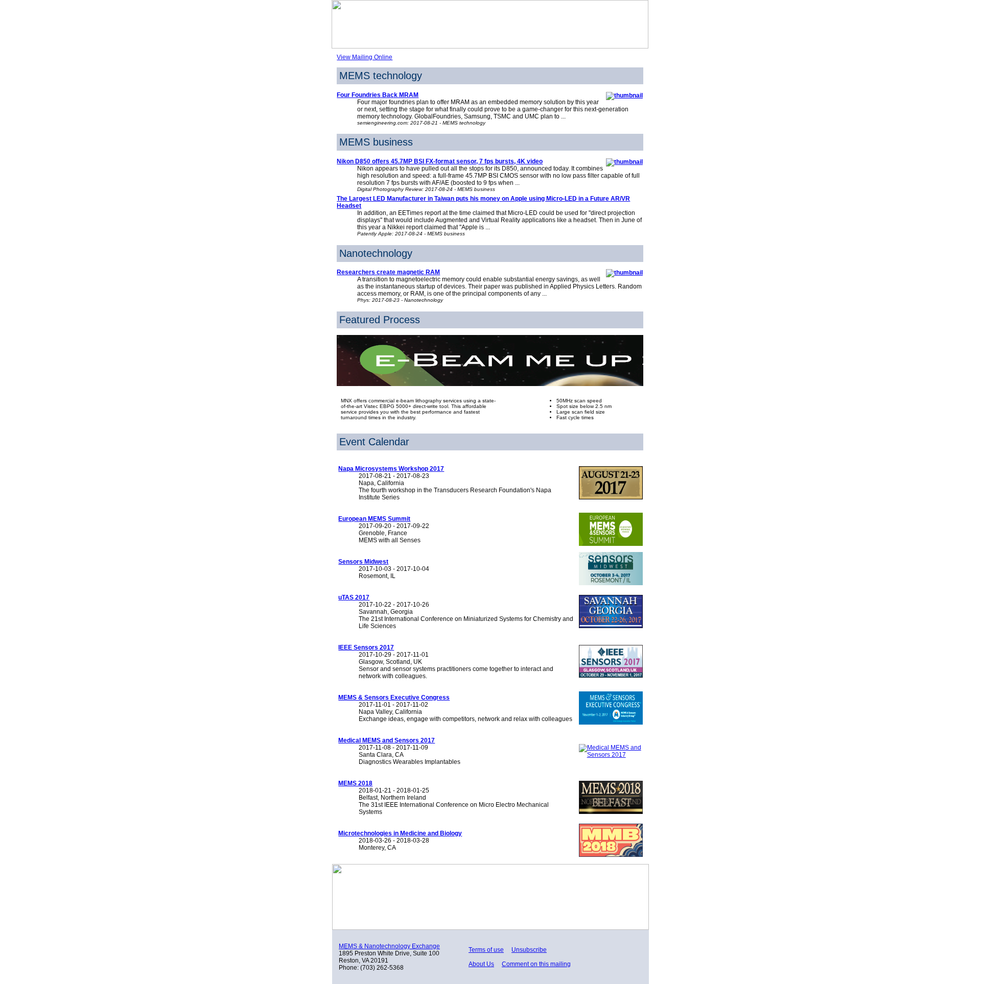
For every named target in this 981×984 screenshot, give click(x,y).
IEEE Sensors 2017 (366, 647)
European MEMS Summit (374, 518)
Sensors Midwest (363, 561)
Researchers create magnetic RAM (388, 272)
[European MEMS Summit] (608, 543)
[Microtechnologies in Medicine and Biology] (608, 854)
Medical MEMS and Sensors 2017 (386, 740)
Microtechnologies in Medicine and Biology (400, 833)
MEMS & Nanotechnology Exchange (389, 946)
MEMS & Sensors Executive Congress (394, 697)
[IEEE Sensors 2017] (608, 676)
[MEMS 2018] (608, 811)
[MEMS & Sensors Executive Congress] (608, 722)
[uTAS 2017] (608, 626)
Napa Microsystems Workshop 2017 (391, 468)
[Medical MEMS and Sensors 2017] (608, 754)
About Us (481, 964)
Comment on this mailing (536, 964)
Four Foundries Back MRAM (377, 95)
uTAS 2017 (353, 597)
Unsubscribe (529, 949)
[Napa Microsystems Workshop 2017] (608, 497)
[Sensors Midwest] (608, 583)
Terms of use (486, 949)
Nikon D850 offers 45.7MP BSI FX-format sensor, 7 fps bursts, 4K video (440, 161)
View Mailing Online (364, 57)
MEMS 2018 (355, 783)
